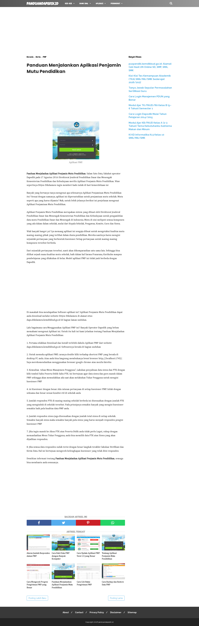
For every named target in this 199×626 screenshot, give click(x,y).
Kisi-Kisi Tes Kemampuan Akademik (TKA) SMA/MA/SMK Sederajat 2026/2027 (150, 79)
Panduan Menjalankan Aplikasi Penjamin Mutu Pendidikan (62, 585)
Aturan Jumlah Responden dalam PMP (38, 554)
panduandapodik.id (42, 3)
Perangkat (115, 3)
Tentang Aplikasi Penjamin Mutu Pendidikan (109, 556)
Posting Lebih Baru (37, 598)
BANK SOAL (84, 3)
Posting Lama (116, 598)
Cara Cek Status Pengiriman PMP (84, 583)
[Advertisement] (99, 30)
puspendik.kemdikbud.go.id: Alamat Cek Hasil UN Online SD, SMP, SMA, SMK (150, 67)
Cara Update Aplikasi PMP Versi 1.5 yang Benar (88, 554)
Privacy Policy (97, 612)
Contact (79, 612)
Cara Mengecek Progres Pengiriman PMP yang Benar (37, 585)
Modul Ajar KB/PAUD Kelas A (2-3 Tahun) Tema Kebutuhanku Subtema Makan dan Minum (150, 126)
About (66, 612)
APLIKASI (99, 3)
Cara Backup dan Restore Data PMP (113, 583)
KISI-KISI (68, 3)
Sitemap (132, 612)
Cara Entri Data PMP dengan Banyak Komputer (60, 556)
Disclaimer (115, 612)
